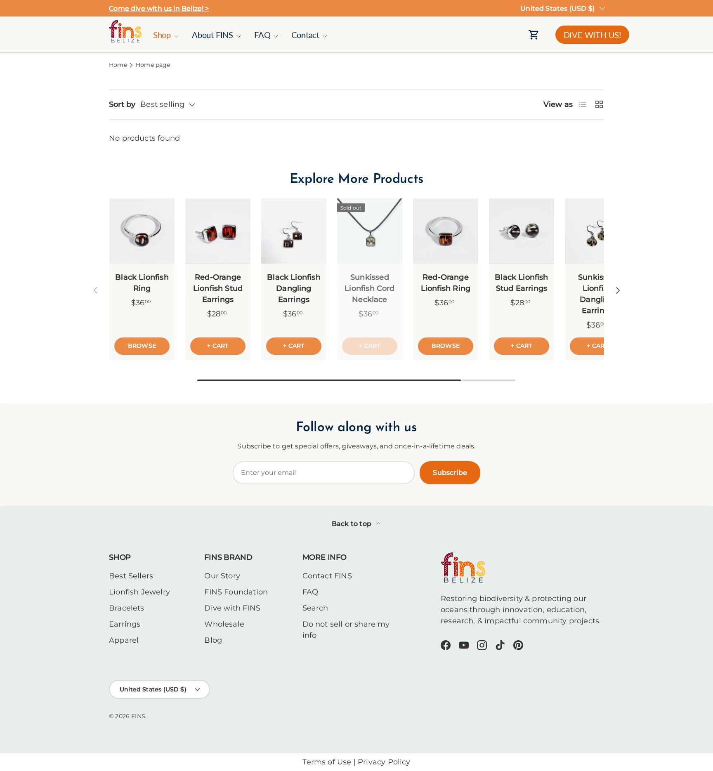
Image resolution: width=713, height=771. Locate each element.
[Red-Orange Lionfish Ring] (445, 231)
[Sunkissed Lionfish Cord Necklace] (369, 231)
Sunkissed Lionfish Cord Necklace (369, 288)
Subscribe (450, 472)
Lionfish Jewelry (139, 592)
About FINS (212, 35)
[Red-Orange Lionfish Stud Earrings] (217, 231)
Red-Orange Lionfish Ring (445, 283)
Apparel (124, 640)
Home (118, 65)
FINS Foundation (236, 592)
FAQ (262, 35)
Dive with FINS (232, 608)
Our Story (222, 575)
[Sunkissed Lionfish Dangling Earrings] (597, 231)
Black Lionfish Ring (142, 283)
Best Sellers (131, 575)
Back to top (352, 524)
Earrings (124, 624)
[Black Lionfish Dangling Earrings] (293, 231)
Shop (162, 35)
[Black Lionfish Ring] (142, 231)
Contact (305, 35)
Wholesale (224, 624)
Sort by (122, 104)
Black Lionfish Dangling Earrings (294, 288)
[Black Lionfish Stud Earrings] (521, 231)
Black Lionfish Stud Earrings (521, 283)
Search (315, 608)
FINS (138, 716)
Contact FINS (327, 575)
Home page (153, 65)
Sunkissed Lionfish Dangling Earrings (597, 294)
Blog (213, 640)
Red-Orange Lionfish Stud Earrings (218, 288)
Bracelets (126, 608)
